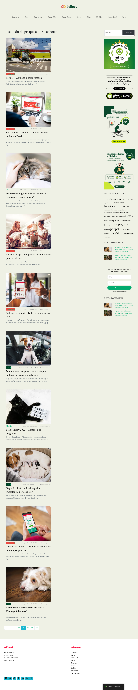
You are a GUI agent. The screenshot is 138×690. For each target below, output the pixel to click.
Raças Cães (52, 17)
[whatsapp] (31, 678)
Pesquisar (128, 33)
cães (123, 216)
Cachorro (15, 17)
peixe (116, 225)
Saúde (79, 17)
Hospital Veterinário (11, 658)
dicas (128, 216)
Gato (26, 17)
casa (105, 210)
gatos (120, 220)
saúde (116, 233)
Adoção (106, 200)
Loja (124, 17)
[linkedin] (27, 678)
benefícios (109, 206)
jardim (128, 220)
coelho (111, 210)
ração (107, 233)
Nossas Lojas (8, 655)
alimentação (115, 199)
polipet (114, 229)
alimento (125, 200)
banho (110, 203)
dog (133, 216)
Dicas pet (74, 663)
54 (14, 628)
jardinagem (108, 225)
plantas (107, 229)
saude (111, 234)
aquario (106, 203)
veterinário (107, 237)
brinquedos (118, 207)
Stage (131, 687)
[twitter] (10, 678)
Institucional (112, 17)
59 (37, 628)
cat (108, 210)
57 (28, 628)
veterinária (128, 233)
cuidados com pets (115, 216)
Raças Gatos (66, 17)
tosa (121, 234)
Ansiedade (130, 200)
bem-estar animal (118, 203)
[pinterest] (18, 678)
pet (120, 224)
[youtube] (22, 678)
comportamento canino (110, 212)
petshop (124, 225)
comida (115, 210)
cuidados (107, 216)
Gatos (73, 655)
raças (127, 229)
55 (19, 628)
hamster (124, 220)
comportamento (122, 210)
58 (32, 628)
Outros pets (38, 17)
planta (128, 225)
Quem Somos (9, 653)
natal (113, 225)
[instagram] (14, 678)
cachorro (127, 206)
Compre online (76, 673)
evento (106, 220)
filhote (111, 220)
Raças (73, 665)
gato (115, 220)
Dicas (89, 17)
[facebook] (6, 678)
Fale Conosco (9, 660)
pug (121, 229)
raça (124, 229)
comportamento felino (122, 212)
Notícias (99, 17)
